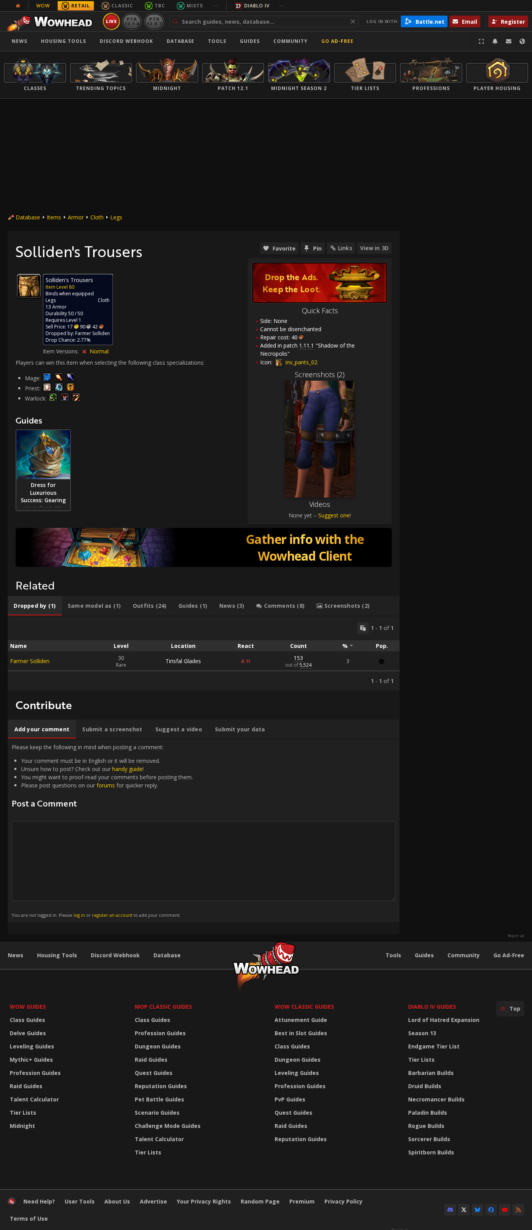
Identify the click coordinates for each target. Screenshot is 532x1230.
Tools (393, 955)
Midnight (22, 1125)
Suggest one (334, 515)
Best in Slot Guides (301, 1033)
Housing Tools (57, 955)
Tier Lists (23, 1112)
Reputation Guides (161, 1086)
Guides (250, 41)
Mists (195, 5)
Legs (116, 217)
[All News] (18, 6)
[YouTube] (505, 1210)
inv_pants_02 (300, 362)
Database (180, 41)
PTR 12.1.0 (132, 21)
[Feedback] (508, 41)
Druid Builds (424, 1086)
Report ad (516, 936)
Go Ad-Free (337, 41)
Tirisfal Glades (183, 661)
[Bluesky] (477, 1210)
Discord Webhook (126, 41)
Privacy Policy (343, 1201)
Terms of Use (29, 1218)
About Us (117, 1201)
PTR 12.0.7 (154, 21)
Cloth (97, 217)
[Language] (522, 41)
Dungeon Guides (158, 1046)
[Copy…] (363, 628)
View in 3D (374, 248)
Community (290, 41)
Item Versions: (61, 351)
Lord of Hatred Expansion (443, 1020)
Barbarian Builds (431, 1072)
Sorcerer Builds (429, 1139)
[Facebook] (491, 1210)
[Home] (52, 21)
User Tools (80, 1201)
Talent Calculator (34, 1099)
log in (79, 915)
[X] (464, 1210)
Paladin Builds (427, 1112)
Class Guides (27, 1020)
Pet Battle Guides (159, 1099)
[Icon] (29, 286)
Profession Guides (35, 1072)
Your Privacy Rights (204, 1201)
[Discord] (450, 1210)
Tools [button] (217, 41)
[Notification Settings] (495, 41)
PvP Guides (290, 1099)
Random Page (260, 1201)
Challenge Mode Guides (168, 1125)
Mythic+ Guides (31, 1059)
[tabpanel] (204, 653)
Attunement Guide (301, 1020)
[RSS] (518, 1210)
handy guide (127, 769)
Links (345, 248)
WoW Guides (28, 1006)
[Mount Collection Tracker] (204, 547)
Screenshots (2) (320, 374)
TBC (160, 5)
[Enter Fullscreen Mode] (481, 41)
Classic (122, 5)
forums (106, 785)
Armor (76, 217)
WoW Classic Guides (304, 1006)
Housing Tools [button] (63, 41)
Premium (302, 1201)
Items (54, 217)
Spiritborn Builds (431, 1152)
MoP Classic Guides (163, 1006)
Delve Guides (28, 1033)
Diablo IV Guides (432, 1006)
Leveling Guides (32, 1046)
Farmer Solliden (29, 661)
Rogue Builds (426, 1125)
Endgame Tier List (434, 1046)
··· (215, 5)
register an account (112, 915)
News (19, 41)
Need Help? (39, 1201)
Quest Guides (154, 1072)
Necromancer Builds (436, 1099)
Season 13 (422, 1033)
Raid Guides (26, 1086)
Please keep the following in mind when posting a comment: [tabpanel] (102, 830)
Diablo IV (257, 5)
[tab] (35, 606)
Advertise (153, 1201)
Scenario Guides (157, 1112)
